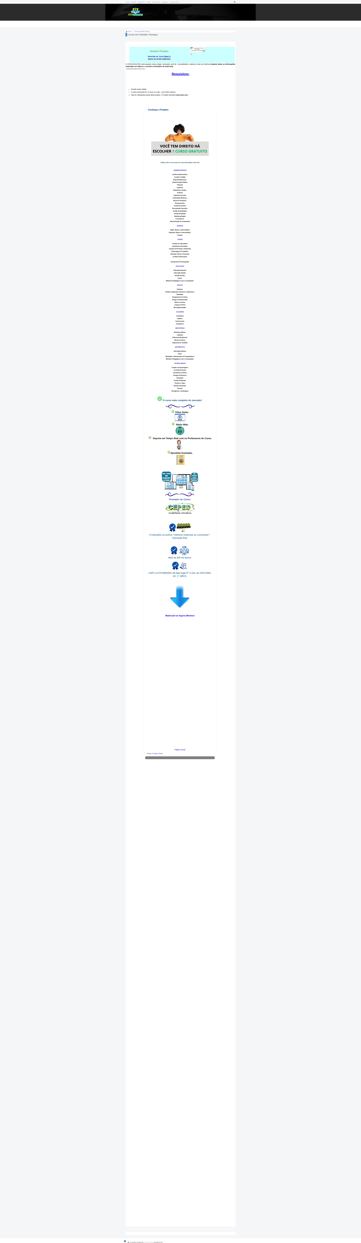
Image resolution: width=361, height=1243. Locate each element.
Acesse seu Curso (174, 2)
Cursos (128, 2)
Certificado (165, 2)
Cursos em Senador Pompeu (142, 31)
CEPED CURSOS (156, 2)
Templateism (147, 1242)
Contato (148, 2)
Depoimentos (141, 2)
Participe (133, 2)
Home (129, 31)
